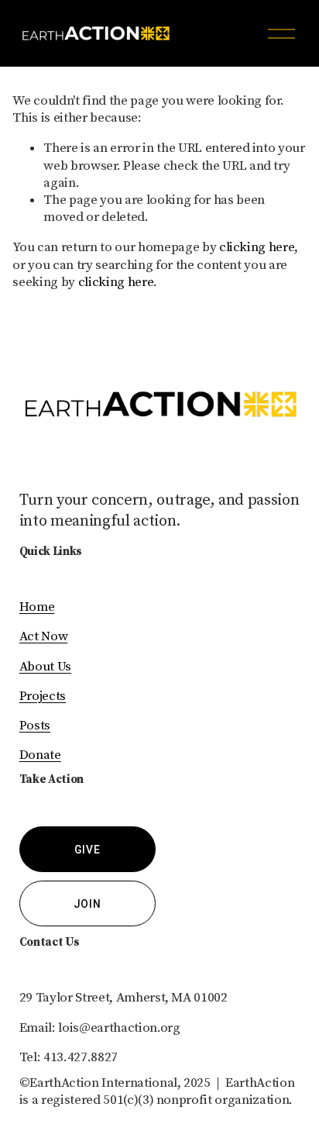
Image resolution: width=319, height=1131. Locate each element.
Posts (34, 725)
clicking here (257, 247)
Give (87, 849)
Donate (40, 755)
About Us (45, 666)
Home (37, 606)
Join (87, 904)
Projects (42, 696)
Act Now (43, 636)
